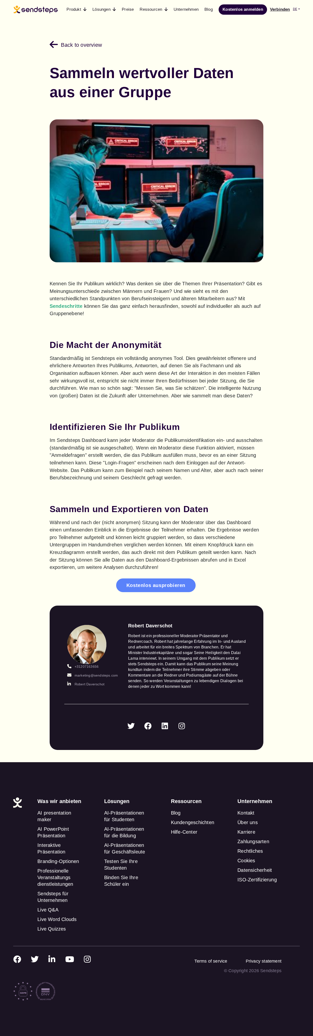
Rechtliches (250, 851)
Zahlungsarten (253, 841)
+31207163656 (87, 666)
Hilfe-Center (184, 832)
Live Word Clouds (57, 919)
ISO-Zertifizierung (257, 879)
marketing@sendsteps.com (96, 675)
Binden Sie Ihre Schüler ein (121, 881)
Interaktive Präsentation (51, 848)
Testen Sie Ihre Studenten (121, 865)
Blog (176, 813)
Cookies (246, 860)
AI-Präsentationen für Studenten (124, 816)
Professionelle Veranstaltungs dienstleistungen (55, 877)
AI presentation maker (54, 816)
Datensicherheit (254, 870)
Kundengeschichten (192, 822)
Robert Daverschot (89, 684)
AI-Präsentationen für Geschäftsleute (124, 848)
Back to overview (81, 45)
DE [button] (295, 9)
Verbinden (280, 9)
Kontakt (245, 813)
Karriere (246, 832)
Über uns (247, 822)
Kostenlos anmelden (243, 9)
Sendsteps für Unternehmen (52, 897)
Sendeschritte (66, 306)
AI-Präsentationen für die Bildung (124, 832)
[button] (76, 9)
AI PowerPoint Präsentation (53, 832)
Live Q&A (47, 909)
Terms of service (210, 961)
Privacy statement (263, 961)
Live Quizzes (51, 929)
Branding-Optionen (58, 861)
